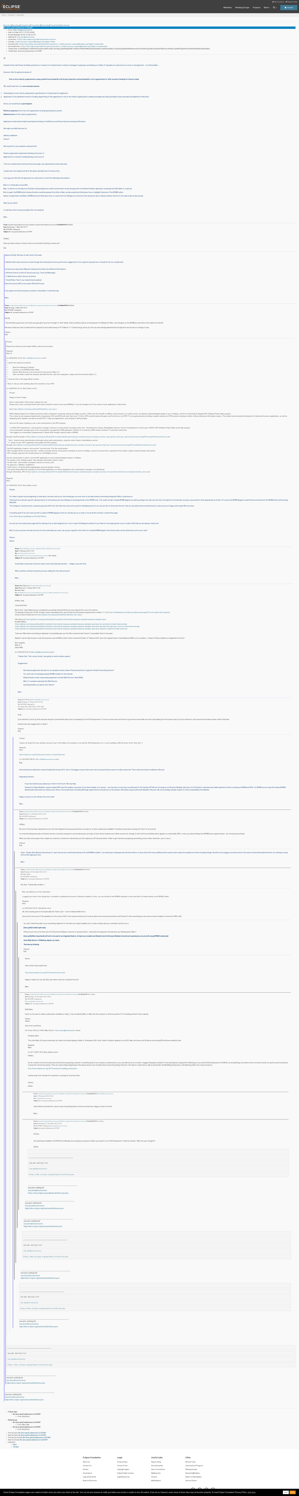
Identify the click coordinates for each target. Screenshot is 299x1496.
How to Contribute (158, 1469)
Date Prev (7, 25)
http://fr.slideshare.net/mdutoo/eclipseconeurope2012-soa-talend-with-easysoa (139, 612)
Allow (292, 1492)
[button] (275, 7)
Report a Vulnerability (193, 1477)
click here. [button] (251, 1492)
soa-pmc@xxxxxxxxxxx (26, 37)
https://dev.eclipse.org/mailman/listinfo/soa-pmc (38, 44)
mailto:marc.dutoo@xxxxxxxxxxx (39, 585)
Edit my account (279, 2)
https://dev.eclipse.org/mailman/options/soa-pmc (40, 46)
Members (227, 7)
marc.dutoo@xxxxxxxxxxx (26, 553)
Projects (256, 7)
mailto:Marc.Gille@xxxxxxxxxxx (48, 548)
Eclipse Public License (125, 1473)
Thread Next (35, 25)
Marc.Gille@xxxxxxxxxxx (22, 30)
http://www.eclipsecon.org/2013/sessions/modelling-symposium (52, 1068)
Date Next (16, 25)
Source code (20, 15)
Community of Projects (194, 1466)
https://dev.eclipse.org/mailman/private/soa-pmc (36, 39)
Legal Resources (123, 1477)
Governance (87, 1473)
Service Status (191, 1481)
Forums (154, 1477)
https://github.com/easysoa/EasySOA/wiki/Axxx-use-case (35, 409)
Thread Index (55, 25)
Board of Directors (90, 1481)
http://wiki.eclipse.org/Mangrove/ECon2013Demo (27, 516)
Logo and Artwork (89, 1477)
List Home (65, 25)
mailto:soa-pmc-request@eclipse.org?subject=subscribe (81, 44)
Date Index (45, 25)
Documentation (157, 1466)
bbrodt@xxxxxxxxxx (24, 555)
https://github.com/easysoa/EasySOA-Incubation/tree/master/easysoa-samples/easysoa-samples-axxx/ (65, 619)
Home (3, 15)
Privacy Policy (122, 1462)
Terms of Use (122, 1466)
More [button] (266, 7)
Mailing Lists (156, 1473)
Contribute (11, 15)
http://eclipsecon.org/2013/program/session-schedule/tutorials (42, 754)
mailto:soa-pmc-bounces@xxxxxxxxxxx (45, 305)
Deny (286, 1492)
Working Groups (242, 7)
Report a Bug (156, 1462)
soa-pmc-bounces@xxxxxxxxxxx (20, 305)
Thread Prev (25, 25)
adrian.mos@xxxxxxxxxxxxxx (58, 592)
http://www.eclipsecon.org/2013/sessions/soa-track (45, 973)
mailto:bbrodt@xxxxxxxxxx (39, 699)
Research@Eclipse (192, 1473)
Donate (290, 8)
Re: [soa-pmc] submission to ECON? (27, 1414)
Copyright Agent (123, 1469)
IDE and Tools (190, 1462)
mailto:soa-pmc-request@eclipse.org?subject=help (35, 42)
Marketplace (156, 1481)
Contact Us (87, 1466)
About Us (86, 1462)
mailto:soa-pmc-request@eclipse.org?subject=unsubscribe (84, 46)
